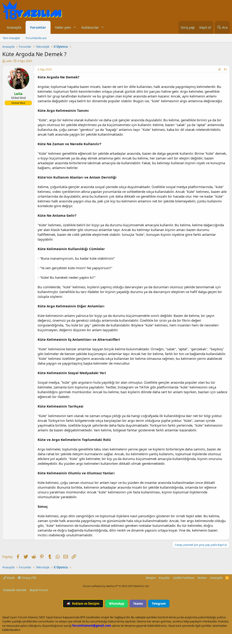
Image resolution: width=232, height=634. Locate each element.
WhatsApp (116, 604)
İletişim (151, 578)
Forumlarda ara (36, 38)
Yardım (202, 578)
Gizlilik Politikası (183, 578)
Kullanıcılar (90, 27)
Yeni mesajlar (11, 38)
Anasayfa (14, 27)
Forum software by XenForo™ (116, 586)
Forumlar (38, 27)
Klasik (10, 578)
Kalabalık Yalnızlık (14, 590)
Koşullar (164, 578)
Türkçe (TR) (28, 578)
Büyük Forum (39, 590)
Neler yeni (63, 27)
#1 (225, 69)
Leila (8, 61)
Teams (138, 604)
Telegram (159, 604)
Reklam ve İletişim (83, 604)
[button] (74, 27)
